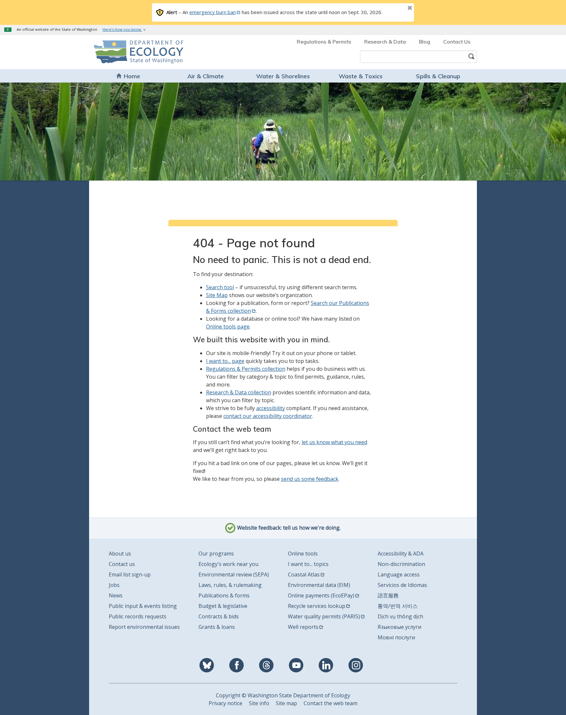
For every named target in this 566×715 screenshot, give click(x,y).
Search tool (220, 287)
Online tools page (228, 326)
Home (132, 76)
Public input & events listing (143, 606)
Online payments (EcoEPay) (321, 595)
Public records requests (137, 616)
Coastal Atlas (304, 574)
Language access (399, 574)
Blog (424, 41)
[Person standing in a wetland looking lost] (283, 131)
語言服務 (388, 595)
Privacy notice (225, 703)
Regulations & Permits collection (245, 368)
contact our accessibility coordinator (267, 416)
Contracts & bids (218, 616)
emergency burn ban (212, 12)
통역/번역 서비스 (398, 606)
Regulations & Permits (324, 41)
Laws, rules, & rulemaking (230, 585)
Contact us (122, 564)
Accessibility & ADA (401, 553)
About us (120, 553)
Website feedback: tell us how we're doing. (288, 528)
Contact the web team (330, 703)
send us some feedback (309, 478)
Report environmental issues (144, 626)
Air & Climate (205, 76)
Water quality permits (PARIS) (324, 616)
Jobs (114, 585)
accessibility (270, 408)
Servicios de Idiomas (402, 585)
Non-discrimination (401, 564)
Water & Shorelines (283, 76)
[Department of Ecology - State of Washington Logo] (131, 52)
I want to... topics (308, 564)
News (116, 595)
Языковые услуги (399, 626)
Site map (286, 703)
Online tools (303, 553)
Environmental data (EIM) (319, 585)
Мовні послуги (396, 637)
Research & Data (385, 41)
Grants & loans (216, 626)
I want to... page (225, 361)
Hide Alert (395, 8)
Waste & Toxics (361, 76)
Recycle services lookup (316, 606)
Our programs (216, 553)
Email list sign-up (130, 574)
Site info (259, 703)
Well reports (303, 626)
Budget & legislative (222, 606)
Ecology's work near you (228, 564)
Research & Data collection (238, 392)
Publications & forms (224, 595)
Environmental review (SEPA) (233, 574)
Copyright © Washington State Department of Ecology (283, 695)
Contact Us (456, 41)
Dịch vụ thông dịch (400, 616)
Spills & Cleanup (438, 76)
